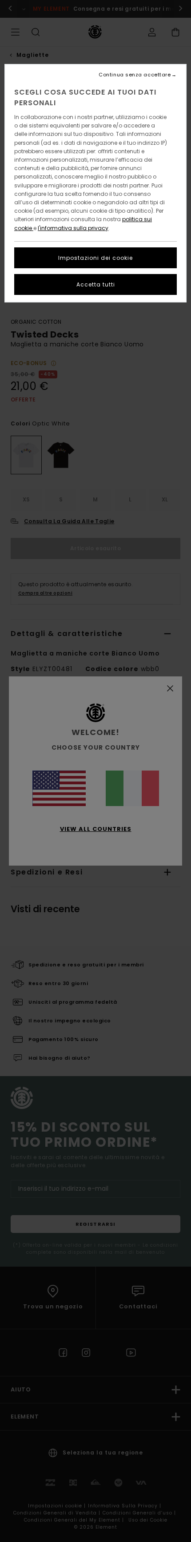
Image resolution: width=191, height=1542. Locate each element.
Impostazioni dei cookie (95, 258)
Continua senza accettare (135, 75)
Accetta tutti (95, 284)
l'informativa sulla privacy (73, 228)
